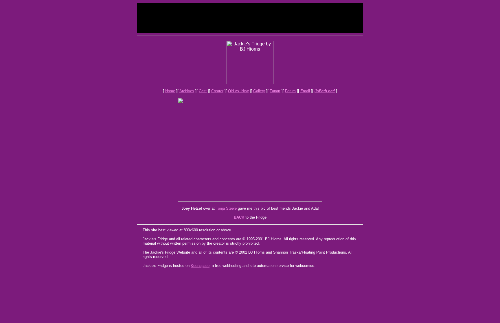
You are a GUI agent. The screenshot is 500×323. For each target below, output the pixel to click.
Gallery (259, 91)
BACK (239, 217)
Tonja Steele (226, 208)
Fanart (275, 91)
